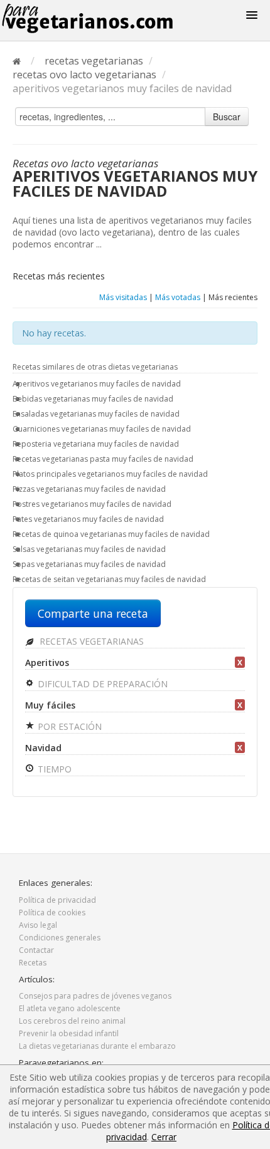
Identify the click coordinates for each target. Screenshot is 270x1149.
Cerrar (163, 1137)
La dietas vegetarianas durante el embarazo (97, 1046)
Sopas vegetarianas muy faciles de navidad (89, 564)
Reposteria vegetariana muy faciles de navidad (96, 444)
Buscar (226, 116)
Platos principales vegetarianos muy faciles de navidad (110, 474)
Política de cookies (52, 912)
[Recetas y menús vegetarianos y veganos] (107, 18)
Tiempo (53, 769)
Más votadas (177, 297)
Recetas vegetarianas (90, 641)
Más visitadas (123, 297)
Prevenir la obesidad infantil (69, 1033)
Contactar (36, 950)
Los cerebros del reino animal (72, 1021)
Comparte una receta (93, 613)
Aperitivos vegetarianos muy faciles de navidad (97, 383)
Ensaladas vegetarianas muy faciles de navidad (96, 413)
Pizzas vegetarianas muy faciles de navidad (89, 489)
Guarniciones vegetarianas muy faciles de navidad (102, 429)
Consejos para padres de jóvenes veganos (95, 995)
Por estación (68, 726)
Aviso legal (38, 925)
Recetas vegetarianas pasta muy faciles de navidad (103, 459)
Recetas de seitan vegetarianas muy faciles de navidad (109, 579)
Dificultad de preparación (101, 684)
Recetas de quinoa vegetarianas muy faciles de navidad (111, 534)
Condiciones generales (59, 937)
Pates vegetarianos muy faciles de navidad (88, 519)
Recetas (32, 962)
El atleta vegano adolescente (70, 1008)
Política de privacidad (57, 900)
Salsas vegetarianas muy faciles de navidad (89, 549)
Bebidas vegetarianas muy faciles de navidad (93, 398)
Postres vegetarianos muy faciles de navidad (92, 504)
